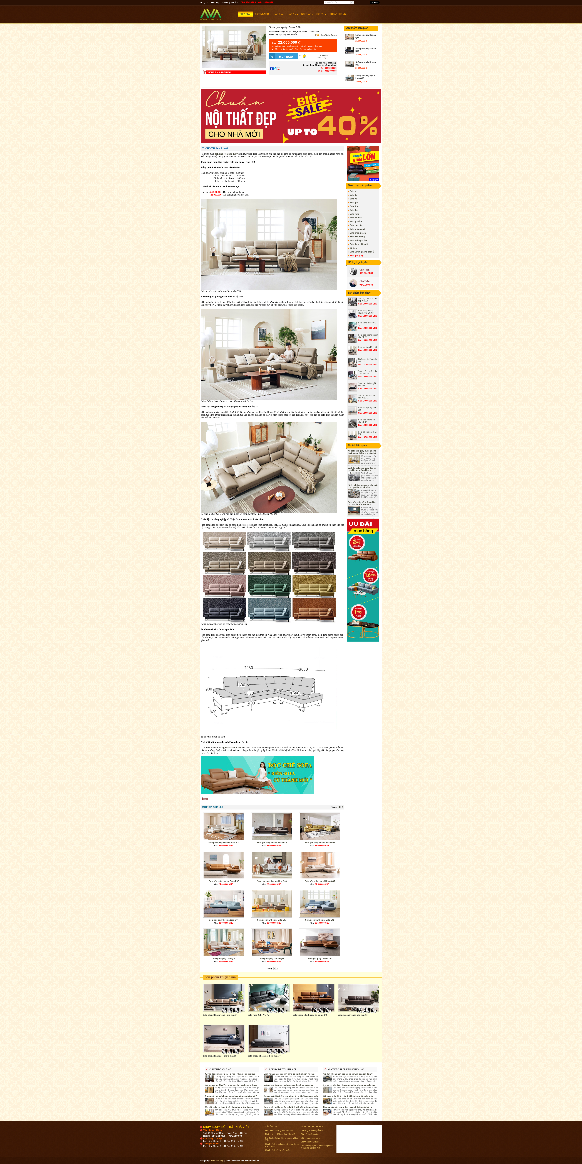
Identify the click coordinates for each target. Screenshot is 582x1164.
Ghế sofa (245, 14)
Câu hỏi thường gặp (309, 1134)
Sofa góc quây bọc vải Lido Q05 (320, 881)
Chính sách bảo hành (310, 1142)
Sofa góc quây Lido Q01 (223, 958)
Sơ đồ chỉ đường (329, 35)
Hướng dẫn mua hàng (323, 56)
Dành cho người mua (312, 1126)
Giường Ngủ (262, 14)
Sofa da (353, 195)
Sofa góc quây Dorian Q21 (271, 958)
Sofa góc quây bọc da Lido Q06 (272, 881)
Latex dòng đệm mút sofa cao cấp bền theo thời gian (288, 1085)
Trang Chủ (204, 2)
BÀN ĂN (292, 14)
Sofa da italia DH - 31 (367, 347)
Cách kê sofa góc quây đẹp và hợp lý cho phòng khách (362, 469)
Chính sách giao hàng (310, 1138)
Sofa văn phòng (357, 237)
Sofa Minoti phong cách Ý (362, 252)
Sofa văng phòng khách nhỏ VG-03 (365, 311)
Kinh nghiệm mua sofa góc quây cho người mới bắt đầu (363, 486)
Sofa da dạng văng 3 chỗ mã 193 (353, 1015)
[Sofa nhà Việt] (219, 13)
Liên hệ (225, 2)
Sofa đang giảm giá (359, 244)
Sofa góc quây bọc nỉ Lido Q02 (319, 920)
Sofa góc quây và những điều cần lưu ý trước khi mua (362, 503)
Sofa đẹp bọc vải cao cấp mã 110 (367, 299)
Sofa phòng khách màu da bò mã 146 (310, 1015)
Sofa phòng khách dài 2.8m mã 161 (367, 372)
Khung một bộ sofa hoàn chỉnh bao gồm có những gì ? (231, 1096)
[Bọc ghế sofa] (257, 793)
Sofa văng (354, 214)
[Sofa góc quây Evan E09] (234, 67)
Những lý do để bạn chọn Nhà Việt (280, 1134)
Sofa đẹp (354, 210)
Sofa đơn (354, 206)
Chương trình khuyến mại (312, 1130)
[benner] (291, 142)
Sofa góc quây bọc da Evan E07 (224, 881)
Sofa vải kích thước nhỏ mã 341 (367, 396)
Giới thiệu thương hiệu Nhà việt (279, 1130)
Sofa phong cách (358, 233)
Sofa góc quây (356, 255)
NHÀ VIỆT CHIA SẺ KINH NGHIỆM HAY (346, 1069)
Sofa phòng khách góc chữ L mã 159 (219, 1056)
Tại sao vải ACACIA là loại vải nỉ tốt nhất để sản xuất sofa (291, 1096)
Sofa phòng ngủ (357, 229)
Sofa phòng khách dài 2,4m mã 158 (264, 1056)
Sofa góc (354, 202)
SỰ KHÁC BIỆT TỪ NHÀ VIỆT (282, 1069)
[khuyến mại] (363, 641)
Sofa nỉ (353, 191)
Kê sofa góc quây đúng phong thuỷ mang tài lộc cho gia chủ (362, 452)
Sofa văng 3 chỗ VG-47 (258, 1015)
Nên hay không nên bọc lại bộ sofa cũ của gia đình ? (348, 1074)
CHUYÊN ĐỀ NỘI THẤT (220, 1069)
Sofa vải (353, 199)
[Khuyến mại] (363, 181)
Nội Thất (306, 14)
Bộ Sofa (353, 248)
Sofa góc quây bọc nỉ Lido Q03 (271, 920)
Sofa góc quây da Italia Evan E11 (223, 842)
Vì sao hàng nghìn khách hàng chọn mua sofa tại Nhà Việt (317, 1146)
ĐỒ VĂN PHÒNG (337, 14)
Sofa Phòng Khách (358, 240)
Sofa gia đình (356, 221)
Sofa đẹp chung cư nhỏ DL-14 (366, 421)
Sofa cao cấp (356, 225)
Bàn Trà (278, 14)
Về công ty (271, 1126)
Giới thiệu (215, 2)
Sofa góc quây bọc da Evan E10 (272, 842)
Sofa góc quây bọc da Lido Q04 (224, 920)
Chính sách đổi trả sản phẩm (278, 1150)
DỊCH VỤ (320, 14)
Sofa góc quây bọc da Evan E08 (320, 842)
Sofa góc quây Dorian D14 (320, 958)
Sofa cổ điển (356, 218)
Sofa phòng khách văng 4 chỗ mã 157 (220, 1015)
